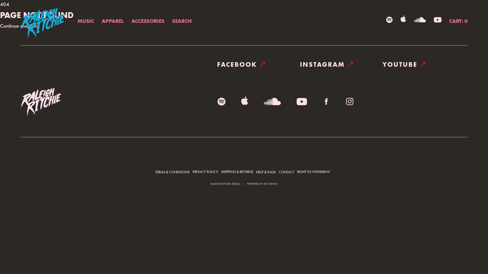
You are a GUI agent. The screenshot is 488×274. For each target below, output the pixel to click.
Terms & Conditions (172, 172)
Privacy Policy (205, 171)
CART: (458, 21)
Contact (286, 172)
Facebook (237, 64)
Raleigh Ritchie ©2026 (225, 183)
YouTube (400, 64)
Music (86, 21)
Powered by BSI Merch (262, 183)
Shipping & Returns (237, 171)
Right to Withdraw (313, 171)
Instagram (322, 64)
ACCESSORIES (147, 21)
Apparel (113, 21)
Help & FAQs (266, 172)
